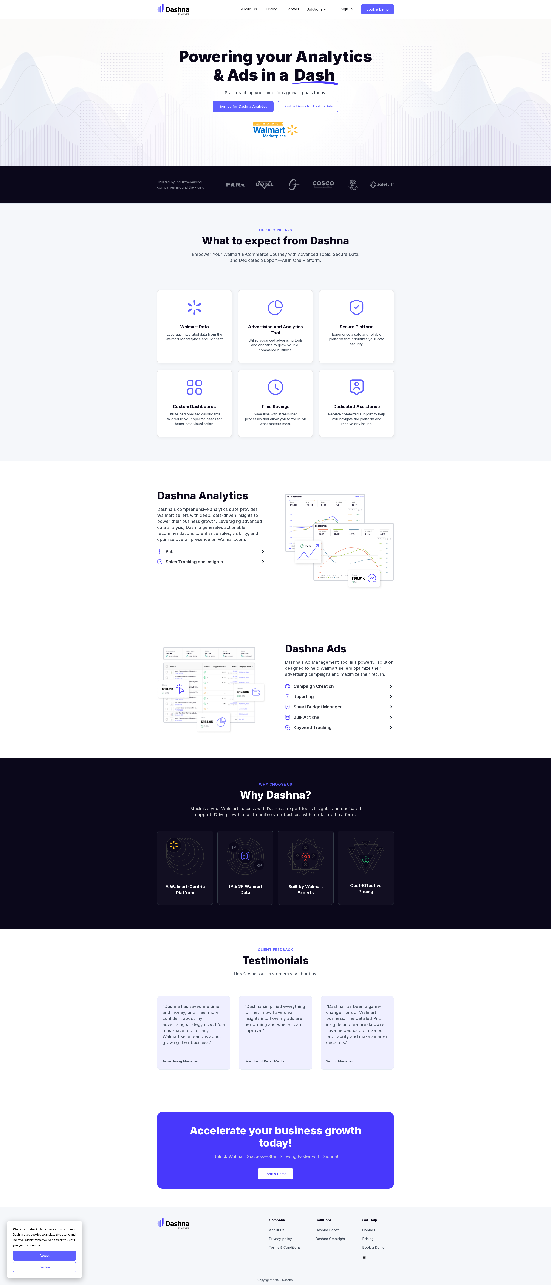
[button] (316, 9)
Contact (292, 9)
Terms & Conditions (284, 1247)
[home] (173, 9)
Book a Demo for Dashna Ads (308, 106)
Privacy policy (280, 1239)
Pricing (271, 9)
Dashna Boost (327, 1230)
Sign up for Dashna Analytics (243, 106)
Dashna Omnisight (330, 1239)
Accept (45, 1255)
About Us (249, 9)
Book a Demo (377, 9)
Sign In (347, 9)
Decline (45, 1267)
